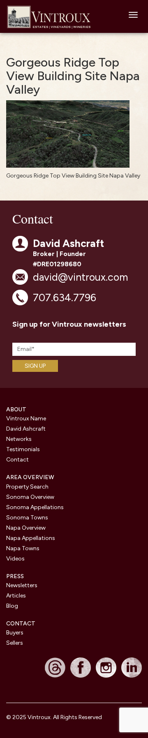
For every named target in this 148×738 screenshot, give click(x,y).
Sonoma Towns (27, 517)
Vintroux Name (26, 418)
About (16, 409)
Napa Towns (22, 548)
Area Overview (30, 477)
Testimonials (23, 449)
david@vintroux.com (80, 277)
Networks (19, 439)
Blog (12, 605)
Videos (15, 558)
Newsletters (21, 585)
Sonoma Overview (30, 497)
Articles (16, 595)
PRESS (15, 576)
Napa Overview (26, 527)
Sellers (14, 642)
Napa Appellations (30, 538)
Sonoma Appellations (35, 507)
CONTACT (20, 623)
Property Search (27, 486)
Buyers (14, 632)
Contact (17, 459)
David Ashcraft (26, 428)
